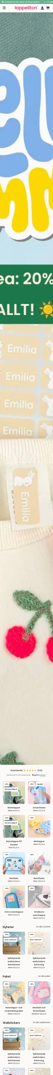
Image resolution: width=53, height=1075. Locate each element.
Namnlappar (14, 807)
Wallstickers (11, 1023)
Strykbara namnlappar (39, 914)
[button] (47, 8)
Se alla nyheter (43, 926)
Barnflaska (39, 878)
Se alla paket (44, 976)
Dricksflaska (39, 807)
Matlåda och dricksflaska (39, 1009)
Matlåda (14, 878)
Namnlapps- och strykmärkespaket (14, 1009)
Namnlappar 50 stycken (14, 843)
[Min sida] (42, 8)
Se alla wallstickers (41, 1022)
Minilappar (39, 841)
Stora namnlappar (14, 912)
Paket (7, 976)
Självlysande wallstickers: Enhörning (39, 961)
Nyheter (8, 927)
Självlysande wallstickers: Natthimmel (14, 961)
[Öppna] (4, 8)
